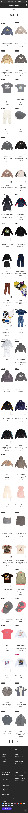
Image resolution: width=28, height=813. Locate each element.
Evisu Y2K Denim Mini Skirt (7, 534)
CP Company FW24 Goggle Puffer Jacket (7, 390)
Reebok (7, 329)
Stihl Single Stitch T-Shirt (7, 101)
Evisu (7, 531)
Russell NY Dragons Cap (7, 619)
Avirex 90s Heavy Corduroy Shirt (21, 245)
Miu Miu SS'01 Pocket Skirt (21, 534)
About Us (17, 752)
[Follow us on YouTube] (5, 789)
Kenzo (7, 271)
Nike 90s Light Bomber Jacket (20, 188)
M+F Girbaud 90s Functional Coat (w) (7, 216)
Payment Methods (19, 761)
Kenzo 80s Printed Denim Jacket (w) (7, 477)
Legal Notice (5, 779)
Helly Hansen (21, 589)
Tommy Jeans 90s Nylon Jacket (20, 216)
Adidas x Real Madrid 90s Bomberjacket (7, 419)
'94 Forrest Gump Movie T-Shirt (21, 563)
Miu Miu (21, 531)
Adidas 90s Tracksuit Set (7, 361)
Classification (19, 756)
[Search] (4, 5)
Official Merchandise (21, 99)
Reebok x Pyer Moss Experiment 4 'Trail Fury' (7, 332)
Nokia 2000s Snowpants (20, 273)
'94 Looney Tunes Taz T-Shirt (7, 563)
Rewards (3, 756)
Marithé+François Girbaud (7, 214)
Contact (17, 766)
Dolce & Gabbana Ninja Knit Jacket (20, 477)
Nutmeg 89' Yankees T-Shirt (7, 676)
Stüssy (7, 300)
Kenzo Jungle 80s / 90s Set (7, 274)
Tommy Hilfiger (20, 214)
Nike (21, 128)
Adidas (7, 41)
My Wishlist (4, 754)
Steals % (4, 761)
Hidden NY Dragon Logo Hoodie (7, 245)
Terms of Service (6, 772)
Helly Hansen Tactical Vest (20, 591)
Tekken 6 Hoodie (7, 733)
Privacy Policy (5, 774)
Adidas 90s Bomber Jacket (21, 158)
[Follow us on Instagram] (3, 789)
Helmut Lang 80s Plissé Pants (7, 505)
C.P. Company (7, 388)
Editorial (4, 766)
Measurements (18, 759)
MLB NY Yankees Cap (21, 619)
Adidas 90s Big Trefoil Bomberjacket (7, 44)
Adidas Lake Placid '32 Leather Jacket (7, 705)
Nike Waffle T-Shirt (21, 704)
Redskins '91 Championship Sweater (21, 647)
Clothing (4, 759)
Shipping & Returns (20, 763)
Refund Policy (5, 777)
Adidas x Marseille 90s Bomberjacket (7, 448)
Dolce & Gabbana (21, 359)
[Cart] (25, 5)
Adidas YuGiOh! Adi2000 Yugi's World (21, 303)
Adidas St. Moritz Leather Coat (20, 734)
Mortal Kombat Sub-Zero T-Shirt (7, 591)
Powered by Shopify (13, 798)
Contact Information (6, 781)
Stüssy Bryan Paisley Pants (7, 303)
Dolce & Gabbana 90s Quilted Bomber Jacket (20, 362)
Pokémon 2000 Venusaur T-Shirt (21, 101)
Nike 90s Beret (20, 129)
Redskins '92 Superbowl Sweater (21, 676)
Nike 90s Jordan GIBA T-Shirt (7, 647)
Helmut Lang (7, 503)
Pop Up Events (18, 754)
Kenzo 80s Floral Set (21, 330)
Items (3, 763)
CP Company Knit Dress (20, 504)
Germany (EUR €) (5, 794)
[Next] (17, 741)
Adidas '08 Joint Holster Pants (7, 130)
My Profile (4, 752)
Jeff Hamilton (7, 156)
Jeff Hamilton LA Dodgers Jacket (7, 159)
